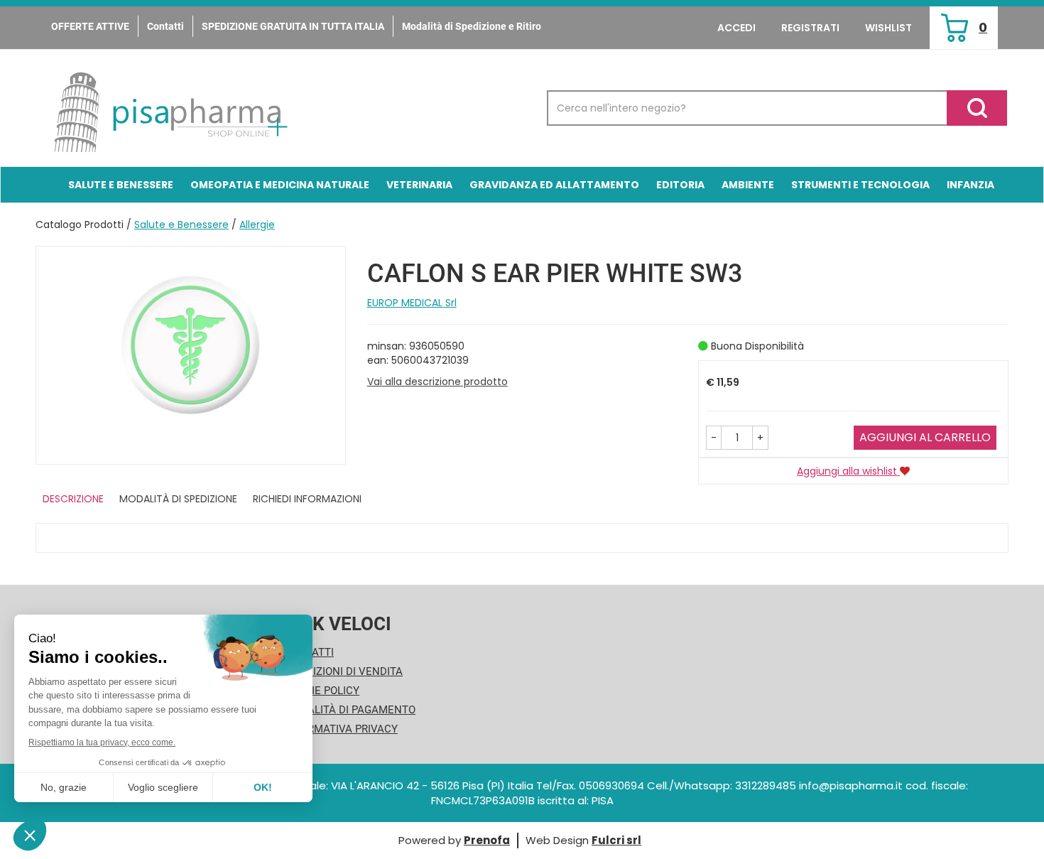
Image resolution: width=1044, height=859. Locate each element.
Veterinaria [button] (419, 185)
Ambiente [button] (748, 185)
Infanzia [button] (970, 185)
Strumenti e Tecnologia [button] (860, 185)
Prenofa (487, 840)
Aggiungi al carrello (925, 437)
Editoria (680, 185)
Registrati (810, 28)
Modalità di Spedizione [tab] (178, 499)
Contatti (165, 26)
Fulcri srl (616, 840)
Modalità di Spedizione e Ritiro (471, 26)
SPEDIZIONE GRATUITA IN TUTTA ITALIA (293, 26)
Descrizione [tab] (73, 499)
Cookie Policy (321, 690)
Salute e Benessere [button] (120, 185)
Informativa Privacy (341, 729)
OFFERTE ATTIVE (90, 26)
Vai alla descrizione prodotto (437, 381)
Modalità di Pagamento (349, 709)
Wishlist (888, 28)
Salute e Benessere (181, 224)
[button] (714, 438)
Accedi (736, 28)
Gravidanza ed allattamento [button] (554, 185)
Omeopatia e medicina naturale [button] (279, 185)
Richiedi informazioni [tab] (307, 499)
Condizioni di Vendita (343, 671)
